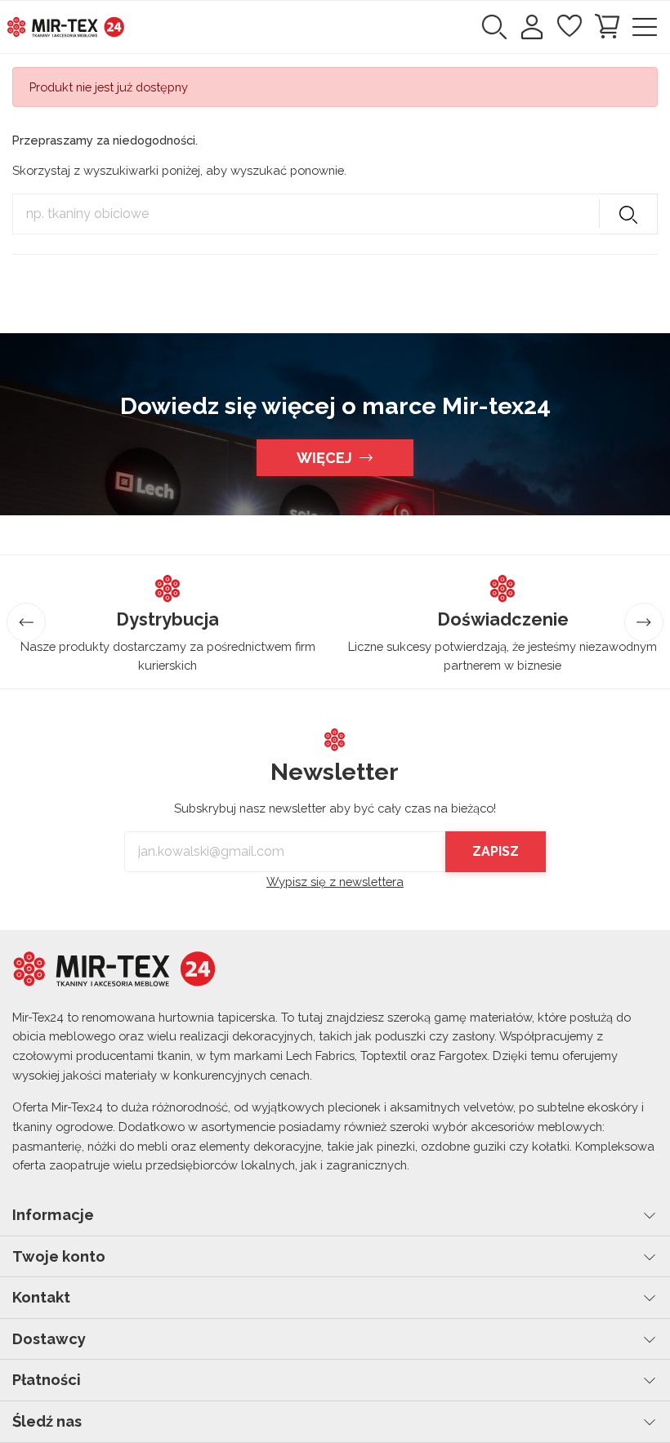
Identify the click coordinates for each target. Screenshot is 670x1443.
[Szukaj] (628, 214)
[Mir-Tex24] (66, 26)
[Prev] (26, 622)
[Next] (643, 622)
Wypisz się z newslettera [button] (335, 882)
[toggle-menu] (644, 27)
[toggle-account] (532, 27)
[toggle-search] (494, 27)
